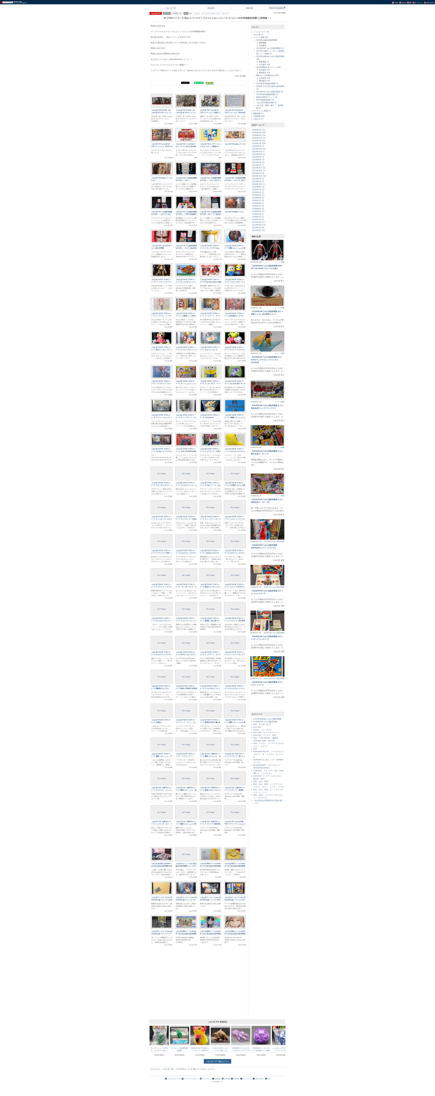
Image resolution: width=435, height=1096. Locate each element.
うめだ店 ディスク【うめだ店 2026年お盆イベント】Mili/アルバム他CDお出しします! (210, 899)
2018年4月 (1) (258, 214)
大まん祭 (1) (258, 34)
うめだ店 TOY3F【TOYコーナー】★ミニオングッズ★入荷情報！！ (161, 519)
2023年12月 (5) (258, 168)
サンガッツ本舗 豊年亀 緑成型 (179, 1049)
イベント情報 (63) (260, 37)
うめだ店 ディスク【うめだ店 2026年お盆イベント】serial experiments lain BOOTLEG (161, 899)
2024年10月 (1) (258, 154)
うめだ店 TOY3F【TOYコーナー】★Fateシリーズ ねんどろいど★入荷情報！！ (210, 485)
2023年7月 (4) (258, 173)
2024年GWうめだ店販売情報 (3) (269, 92)
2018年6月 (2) (258, 208)
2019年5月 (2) (258, 198)
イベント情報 (279, 262)
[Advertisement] (198, 985)
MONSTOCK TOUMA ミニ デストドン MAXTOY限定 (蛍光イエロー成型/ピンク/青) (200, 1049)
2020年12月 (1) (258, 184)
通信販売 (211, 8)
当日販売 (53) (264, 78)
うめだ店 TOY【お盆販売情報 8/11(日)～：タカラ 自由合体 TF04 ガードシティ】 (186, 248)
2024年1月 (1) (258, 165)
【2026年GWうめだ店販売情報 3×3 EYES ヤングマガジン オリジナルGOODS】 (266, 360)
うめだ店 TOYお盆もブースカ (235, 144)
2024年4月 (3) (258, 162)
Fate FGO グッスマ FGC (264, 735)
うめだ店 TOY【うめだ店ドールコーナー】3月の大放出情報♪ (186, 146)
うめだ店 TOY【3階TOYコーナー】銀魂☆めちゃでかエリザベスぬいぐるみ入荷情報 (210, 790)
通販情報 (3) (258, 113)
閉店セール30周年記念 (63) (267, 75)
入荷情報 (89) (259, 116)
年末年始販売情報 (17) (265, 100)
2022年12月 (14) (259, 176)
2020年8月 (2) (258, 187)
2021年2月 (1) (258, 181)
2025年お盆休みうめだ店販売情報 (267, 719)
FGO (255, 749)
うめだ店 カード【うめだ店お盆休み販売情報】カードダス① (186, 866)
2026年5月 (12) (258, 130)
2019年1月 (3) (258, 200)
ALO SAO (257, 727)
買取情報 (249, 8)
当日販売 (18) (264, 64)
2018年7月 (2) (258, 206)
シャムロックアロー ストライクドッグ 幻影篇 (281, 1049)
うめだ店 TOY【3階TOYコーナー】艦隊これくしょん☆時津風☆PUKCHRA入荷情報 (186, 823)
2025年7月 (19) (258, 140)
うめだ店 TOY (170, 8)
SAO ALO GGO (260, 781)
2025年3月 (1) (258, 146)
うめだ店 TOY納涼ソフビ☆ (234, 212)
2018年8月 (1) (258, 203)
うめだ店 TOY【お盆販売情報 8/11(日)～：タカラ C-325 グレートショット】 (161, 214)
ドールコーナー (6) (261, 32)
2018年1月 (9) (258, 219)
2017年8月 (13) (258, 230)
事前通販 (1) (264, 62)
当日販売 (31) (264, 70)
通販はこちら (217, 1061)
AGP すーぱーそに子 (262, 724)
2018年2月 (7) (258, 217)
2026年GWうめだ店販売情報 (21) (270, 48)
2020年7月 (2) (258, 189)
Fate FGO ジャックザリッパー (265, 732)
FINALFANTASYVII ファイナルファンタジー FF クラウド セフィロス (268, 754)
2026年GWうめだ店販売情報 (274, 541)
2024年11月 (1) (258, 151)
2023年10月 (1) (258, 170)
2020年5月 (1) (258, 192)
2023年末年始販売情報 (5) (267, 94)
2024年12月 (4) (258, 149)
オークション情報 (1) (262, 111)
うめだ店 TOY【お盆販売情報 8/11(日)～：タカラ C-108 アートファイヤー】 (235, 180)
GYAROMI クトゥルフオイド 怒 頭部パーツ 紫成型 (261, 1049)
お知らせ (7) (258, 119)
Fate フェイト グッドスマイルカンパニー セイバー (209, 13)
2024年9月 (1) (258, 157)
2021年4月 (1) (258, 179)
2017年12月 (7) (258, 222)
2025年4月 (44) (259, 143)
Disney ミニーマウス (262, 730)
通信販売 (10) (264, 81)
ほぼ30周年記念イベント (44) (268, 67)
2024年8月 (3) (258, 159)
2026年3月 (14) (258, 135)
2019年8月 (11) (258, 195)
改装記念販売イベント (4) (266, 97)
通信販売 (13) (264, 72)
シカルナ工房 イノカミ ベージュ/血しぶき (220, 1049)
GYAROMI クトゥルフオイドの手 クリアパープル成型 (241, 1049)
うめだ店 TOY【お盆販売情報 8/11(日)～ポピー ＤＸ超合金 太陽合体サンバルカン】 (210, 214)
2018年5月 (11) (258, 211)
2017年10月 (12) (259, 225)
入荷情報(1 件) (176, 13)
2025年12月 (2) (258, 138)
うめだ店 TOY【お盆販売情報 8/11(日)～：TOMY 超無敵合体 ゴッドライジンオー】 (186, 214)
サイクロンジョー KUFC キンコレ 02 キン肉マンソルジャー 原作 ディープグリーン (159, 1049)
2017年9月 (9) (258, 227)
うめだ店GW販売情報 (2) (266, 102)
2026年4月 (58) (259, 132)
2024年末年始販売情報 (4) (267, 83)
